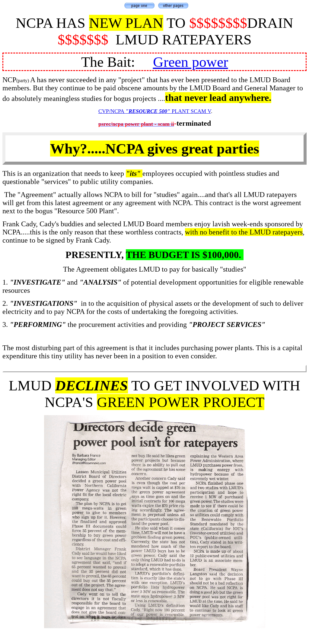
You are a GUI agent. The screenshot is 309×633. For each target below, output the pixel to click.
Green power (190, 62)
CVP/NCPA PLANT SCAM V (154, 111)
